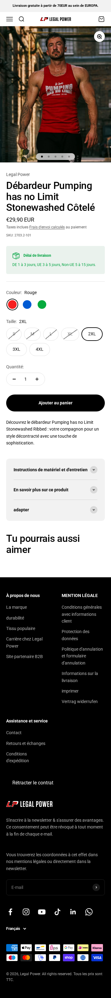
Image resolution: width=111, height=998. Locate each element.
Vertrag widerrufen (80, 701)
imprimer (70, 691)
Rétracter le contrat (32, 783)
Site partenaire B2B (24, 656)
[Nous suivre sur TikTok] (57, 912)
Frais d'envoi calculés (47, 227)
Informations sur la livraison (80, 677)
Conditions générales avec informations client (82, 614)
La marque (16, 607)
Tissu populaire (20, 628)
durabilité (15, 618)
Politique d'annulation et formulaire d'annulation (82, 656)
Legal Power (18, 174)
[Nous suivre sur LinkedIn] (73, 912)
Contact (14, 732)
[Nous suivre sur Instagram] (26, 912)
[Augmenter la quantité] (37, 379)
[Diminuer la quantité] (14, 379)
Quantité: (15, 366)
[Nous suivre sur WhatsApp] (89, 912)
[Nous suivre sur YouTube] (42, 912)
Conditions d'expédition (17, 757)
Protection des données (75, 635)
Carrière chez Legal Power (24, 642)
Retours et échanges (25, 743)
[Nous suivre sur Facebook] (10, 912)
